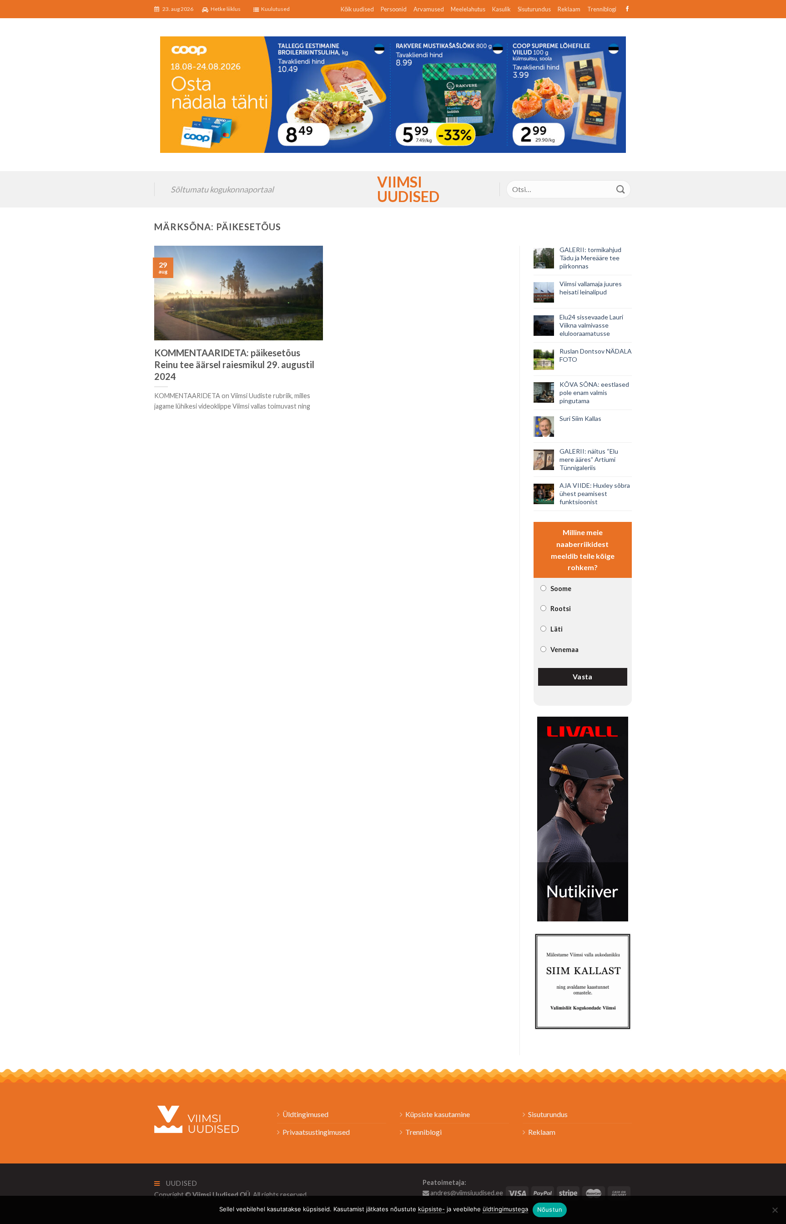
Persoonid (394, 9)
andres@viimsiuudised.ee (466, 1193)
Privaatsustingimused (316, 1132)
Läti (556, 629)
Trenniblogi (601, 9)
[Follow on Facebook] (626, 9)
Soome (560, 588)
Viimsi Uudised (393, 189)
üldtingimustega (505, 1209)
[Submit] (621, 189)
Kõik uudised (357, 9)
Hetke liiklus (226, 8)
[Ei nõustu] (774, 1212)
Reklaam (569, 9)
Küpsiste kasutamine (437, 1114)
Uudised (181, 1183)
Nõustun (550, 1209)
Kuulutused (275, 8)
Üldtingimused (305, 1114)
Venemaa (564, 649)
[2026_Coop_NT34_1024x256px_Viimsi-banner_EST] (393, 93)
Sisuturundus (534, 9)
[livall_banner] (582, 818)
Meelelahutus (468, 9)
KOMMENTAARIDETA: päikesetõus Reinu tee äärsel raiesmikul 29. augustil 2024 (234, 364)
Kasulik (501, 9)
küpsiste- (431, 1209)
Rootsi (560, 608)
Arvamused (428, 9)
